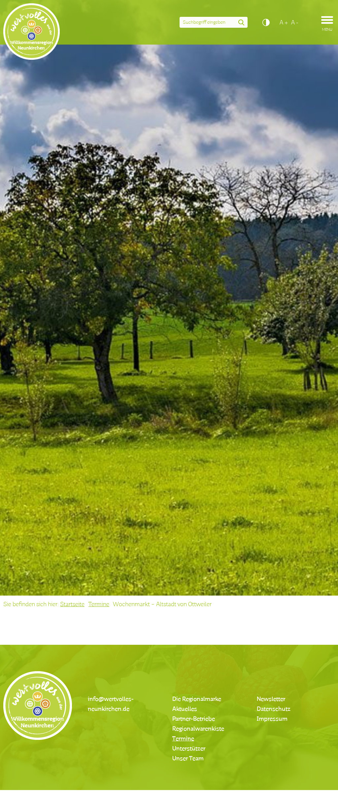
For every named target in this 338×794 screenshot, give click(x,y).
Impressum (272, 719)
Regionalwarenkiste (198, 729)
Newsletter (271, 699)
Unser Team (188, 759)
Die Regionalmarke (196, 699)
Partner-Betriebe (193, 719)
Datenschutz (273, 709)
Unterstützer (188, 749)
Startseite (72, 604)
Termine (98, 604)
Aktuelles (184, 709)
